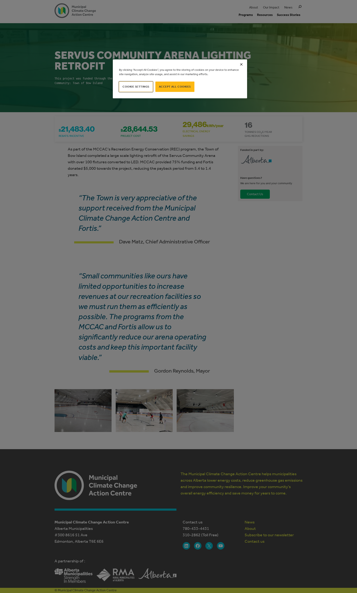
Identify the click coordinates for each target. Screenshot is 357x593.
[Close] (241, 64)
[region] (180, 78)
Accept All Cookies (175, 86)
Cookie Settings (136, 86)
